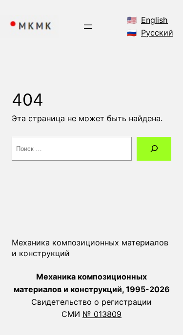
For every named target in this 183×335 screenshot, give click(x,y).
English (154, 20)
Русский (157, 32)
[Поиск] (154, 149)
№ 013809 (102, 314)
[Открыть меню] (88, 27)
